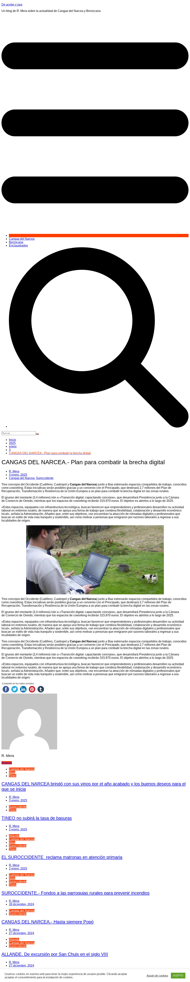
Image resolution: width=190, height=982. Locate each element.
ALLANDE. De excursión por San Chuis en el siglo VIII (54, 954)
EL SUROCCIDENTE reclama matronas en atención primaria (61, 857)
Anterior (6, 762)
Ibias (12, 772)
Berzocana (16, 242)
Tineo (12, 775)
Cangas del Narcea (22, 238)
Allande (14, 835)
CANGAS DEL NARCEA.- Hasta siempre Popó (47, 921)
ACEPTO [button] (178, 975)
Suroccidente (44, 478)
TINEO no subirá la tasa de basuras (36, 818)
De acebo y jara (11, 4)
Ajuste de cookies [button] (157, 975)
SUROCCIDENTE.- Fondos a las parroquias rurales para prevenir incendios (75, 892)
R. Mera (14, 471)
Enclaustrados (18, 245)
